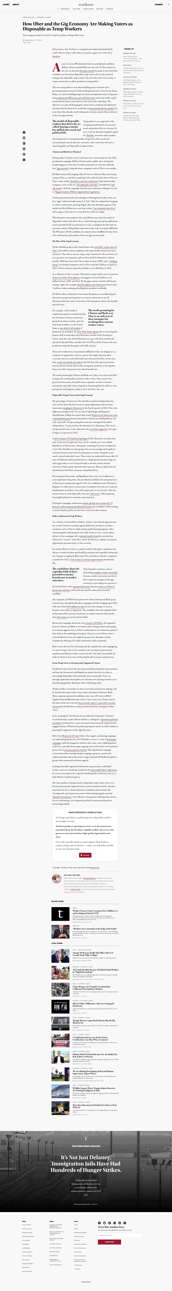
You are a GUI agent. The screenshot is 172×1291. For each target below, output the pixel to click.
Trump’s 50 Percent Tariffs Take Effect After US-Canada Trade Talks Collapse (93, 954)
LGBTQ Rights (26, 1248)
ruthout (38, 40)
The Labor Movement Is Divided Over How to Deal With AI (95, 1106)
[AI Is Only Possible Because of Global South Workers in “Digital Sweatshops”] (60, 973)
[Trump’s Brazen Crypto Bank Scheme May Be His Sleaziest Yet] (60, 1023)
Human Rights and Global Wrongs (56, 1239)
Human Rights (26, 1240)
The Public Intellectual (56, 1248)
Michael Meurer (30, 40)
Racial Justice (26, 1260)
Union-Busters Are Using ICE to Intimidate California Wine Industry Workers (91, 988)
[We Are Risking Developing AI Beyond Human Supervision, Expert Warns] (60, 1074)
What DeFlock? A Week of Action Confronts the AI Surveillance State (133, 106)
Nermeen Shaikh (88, 979)
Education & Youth (27, 1232)
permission (95, 867)
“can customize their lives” (104, 208)
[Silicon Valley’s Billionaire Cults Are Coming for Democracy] (60, 1007)
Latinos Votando (76, 889)
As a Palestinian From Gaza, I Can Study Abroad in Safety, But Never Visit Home (133, 70)
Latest (6, 4)
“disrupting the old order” (87, 184)
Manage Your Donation (80, 1232)
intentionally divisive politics (101, 108)
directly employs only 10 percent (91, 284)
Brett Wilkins (77, 1064)
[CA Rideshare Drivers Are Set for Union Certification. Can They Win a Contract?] (60, 1040)
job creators (62, 617)
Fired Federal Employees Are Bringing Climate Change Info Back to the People (132, 82)
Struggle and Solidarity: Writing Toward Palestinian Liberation (56, 1226)
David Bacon (77, 996)
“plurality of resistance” (62, 797)
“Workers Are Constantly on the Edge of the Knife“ (95, 928)
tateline (83, 1098)
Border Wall (65, 9)
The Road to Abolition (55, 1244)
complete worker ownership (105, 572)
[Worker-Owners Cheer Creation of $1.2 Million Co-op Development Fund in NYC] (60, 914)
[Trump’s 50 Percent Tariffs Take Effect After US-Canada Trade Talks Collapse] (60, 956)
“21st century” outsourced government (86, 559)
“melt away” (95, 493)
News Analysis (28, 17)
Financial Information (80, 1248)
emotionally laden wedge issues (103, 770)
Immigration (25, 1244)
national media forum (88, 536)
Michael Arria (77, 1115)
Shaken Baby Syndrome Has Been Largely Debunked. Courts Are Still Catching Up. (133, 94)
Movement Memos (55, 1252)
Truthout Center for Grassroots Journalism (80, 1260)
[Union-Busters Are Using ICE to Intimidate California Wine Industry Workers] (60, 990)
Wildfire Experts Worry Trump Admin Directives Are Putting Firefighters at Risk (94, 1089)
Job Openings (78, 1265)
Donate (159, 4)
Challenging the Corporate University (55, 1260)
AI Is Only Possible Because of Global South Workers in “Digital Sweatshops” (96, 971)
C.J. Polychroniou (79, 1030)
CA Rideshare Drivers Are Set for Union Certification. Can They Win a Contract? (90, 1038)
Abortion (109, 9)
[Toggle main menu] (167, 4)
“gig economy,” (62, 168)
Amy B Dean (77, 938)
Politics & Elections (84, 950)
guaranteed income (82, 586)
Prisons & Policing (27, 1256)
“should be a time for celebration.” (84, 181)
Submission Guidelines (80, 1244)
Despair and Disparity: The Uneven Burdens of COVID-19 (57, 1233)
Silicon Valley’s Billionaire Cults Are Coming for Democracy (93, 1004)
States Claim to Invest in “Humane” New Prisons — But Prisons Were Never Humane (132, 58)
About (16, 4)
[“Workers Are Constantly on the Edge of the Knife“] (60, 932)
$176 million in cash (75, 606)
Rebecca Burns (78, 922)
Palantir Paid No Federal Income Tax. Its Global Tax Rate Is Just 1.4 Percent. (95, 1055)
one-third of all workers (70, 328)
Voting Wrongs (54, 1255)
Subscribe (77, 1240)
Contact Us (77, 1269)
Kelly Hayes (77, 1013)
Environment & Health (28, 1236)
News (74, 908)
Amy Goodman (78, 979)
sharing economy (86, 70)
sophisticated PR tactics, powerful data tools (76, 98)
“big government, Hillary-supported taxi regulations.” (78, 191)
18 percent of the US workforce (66, 277)
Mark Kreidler (77, 1047)
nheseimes (87, 922)
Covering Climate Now (56, 1265)
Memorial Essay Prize (80, 1256)
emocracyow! (99, 979)
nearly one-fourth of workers (69, 362)
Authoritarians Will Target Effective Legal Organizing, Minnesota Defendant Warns (131, 118)
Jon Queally (77, 960)
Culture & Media (26, 1225)
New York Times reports (88, 331)
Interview (76, 926)
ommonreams (86, 960)
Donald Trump (88, 9)
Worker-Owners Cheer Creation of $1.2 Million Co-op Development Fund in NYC (95, 912)
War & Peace (25, 1267)
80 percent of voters (70, 736)
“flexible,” (90, 135)
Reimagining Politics (90, 878)
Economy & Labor (43, 17)
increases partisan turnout (75, 750)
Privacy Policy (78, 1252)
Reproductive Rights (27, 1264)
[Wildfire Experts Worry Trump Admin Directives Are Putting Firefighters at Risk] (60, 1091)
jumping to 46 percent (73, 408)
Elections (76, 9)
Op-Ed (74, 1018)
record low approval (98, 429)
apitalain (86, 1047)
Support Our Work (79, 1236)
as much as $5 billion (94, 623)
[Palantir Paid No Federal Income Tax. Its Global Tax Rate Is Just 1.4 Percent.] (60, 1057)
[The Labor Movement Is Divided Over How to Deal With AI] (60, 1108)
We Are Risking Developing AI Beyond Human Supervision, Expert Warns (93, 1072)
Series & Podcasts (27, 1271)
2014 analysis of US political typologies (71, 438)
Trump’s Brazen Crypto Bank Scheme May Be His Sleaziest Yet (94, 1021)
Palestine (99, 9)
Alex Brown (77, 1098)
